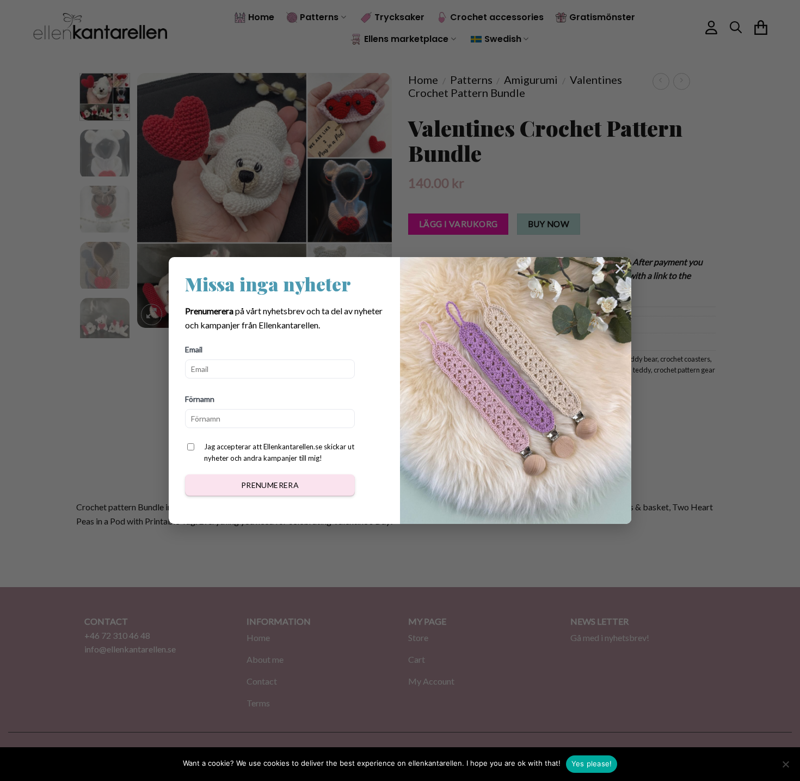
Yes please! (591, 763)
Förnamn (199, 399)
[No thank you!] (785, 767)
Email (193, 349)
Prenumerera (270, 485)
